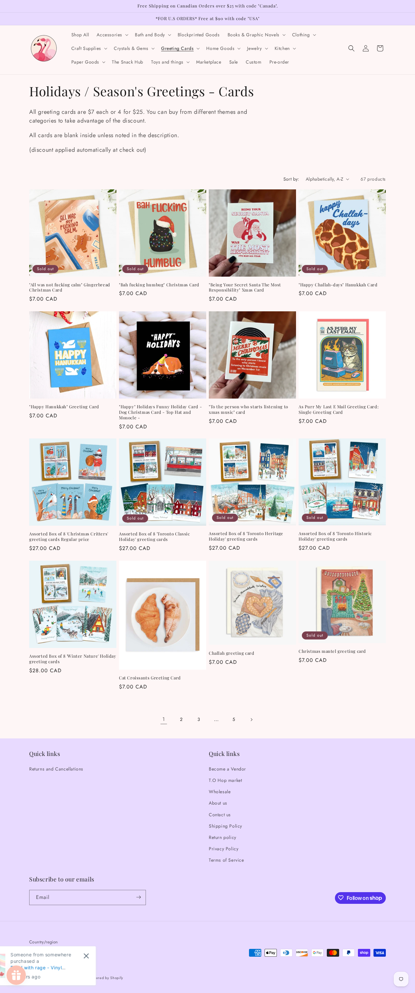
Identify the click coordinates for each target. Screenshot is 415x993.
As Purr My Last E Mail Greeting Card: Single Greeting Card (338, 409)
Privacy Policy (223, 848)
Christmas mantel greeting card (332, 651)
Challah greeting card (232, 652)
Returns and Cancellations (56, 768)
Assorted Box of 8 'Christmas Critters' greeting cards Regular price (68, 536)
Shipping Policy (225, 825)
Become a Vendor (227, 768)
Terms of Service (226, 860)
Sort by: (291, 179)
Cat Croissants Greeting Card (150, 677)
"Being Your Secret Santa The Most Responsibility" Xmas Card (245, 287)
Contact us (220, 814)
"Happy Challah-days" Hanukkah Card (338, 284)
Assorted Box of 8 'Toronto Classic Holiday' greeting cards (154, 537)
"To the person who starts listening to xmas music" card (248, 409)
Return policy (222, 837)
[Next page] (251, 719)
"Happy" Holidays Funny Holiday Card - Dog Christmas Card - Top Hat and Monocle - (160, 412)
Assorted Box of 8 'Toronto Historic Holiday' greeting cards (335, 536)
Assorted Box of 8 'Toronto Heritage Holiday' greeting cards (246, 536)
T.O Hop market (225, 780)
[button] (112, 35)
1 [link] (163, 719)
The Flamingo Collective (66, 978)
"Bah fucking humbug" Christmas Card (159, 284)
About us (218, 803)
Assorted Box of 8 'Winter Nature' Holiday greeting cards (72, 658)
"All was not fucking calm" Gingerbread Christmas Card (69, 287)
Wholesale (220, 791)
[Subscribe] (138, 897)
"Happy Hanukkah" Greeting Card (64, 406)
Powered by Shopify (106, 978)
